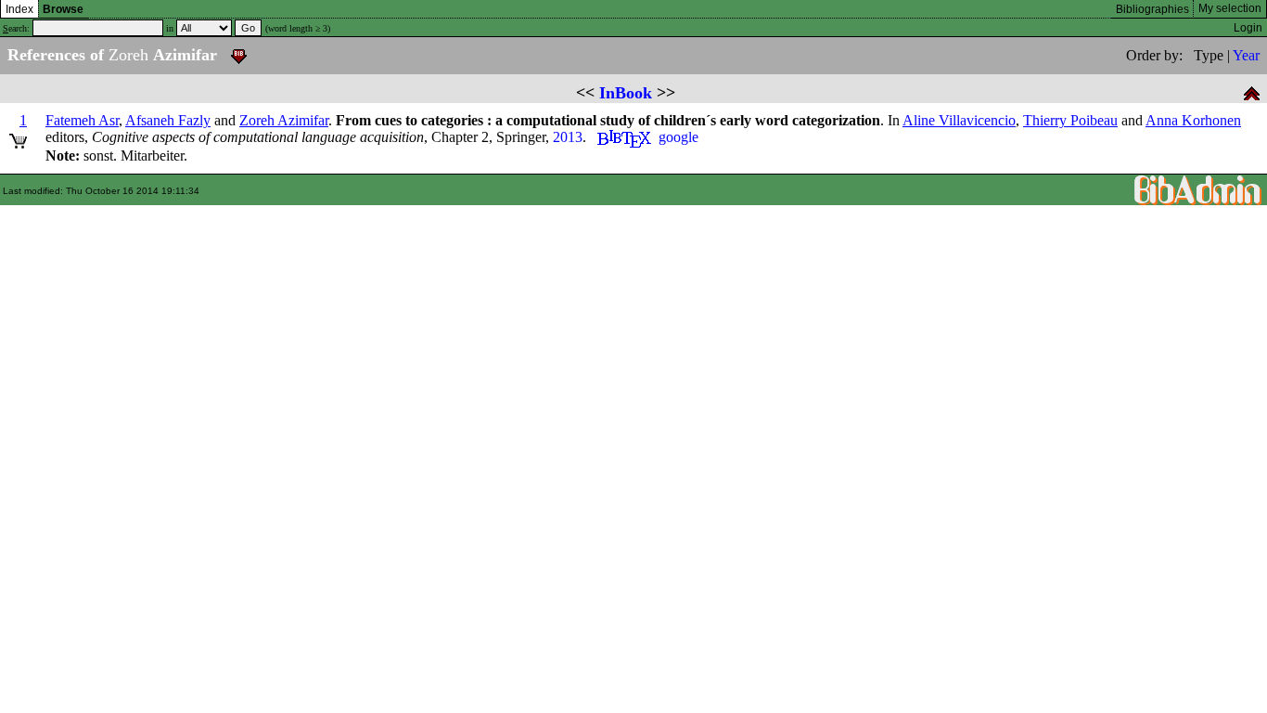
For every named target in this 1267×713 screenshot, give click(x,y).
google (678, 137)
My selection (1229, 8)
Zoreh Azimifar (283, 120)
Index (19, 9)
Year (1246, 55)
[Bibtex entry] (624, 137)
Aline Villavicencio (959, 120)
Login (1248, 27)
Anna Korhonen (1193, 120)
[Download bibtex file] (239, 54)
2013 (567, 137)
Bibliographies (1152, 9)
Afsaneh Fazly (168, 120)
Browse (63, 9)
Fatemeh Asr (82, 120)
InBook (625, 93)
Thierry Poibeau (1070, 120)
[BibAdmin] (1198, 189)
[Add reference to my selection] (18, 138)
